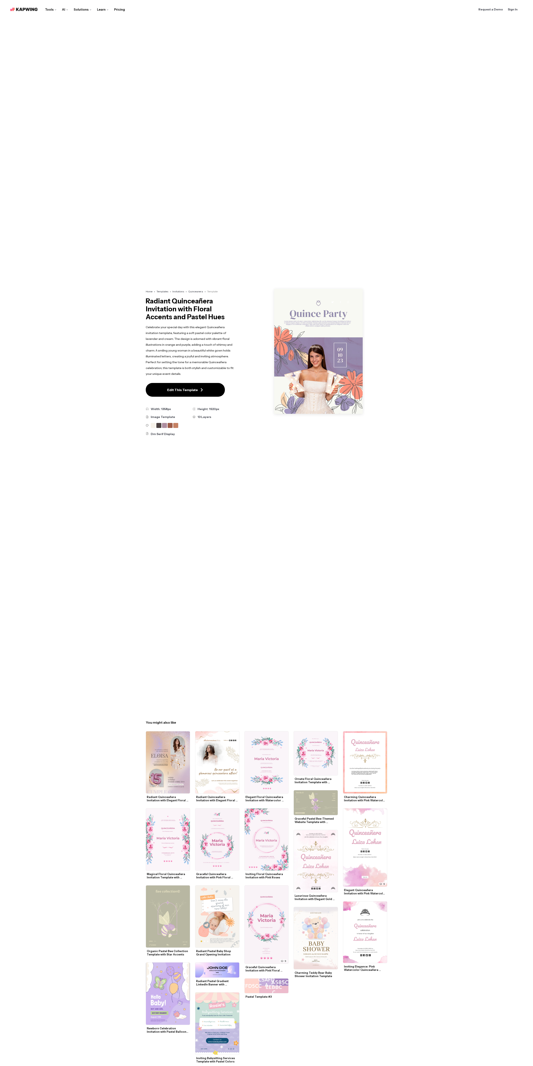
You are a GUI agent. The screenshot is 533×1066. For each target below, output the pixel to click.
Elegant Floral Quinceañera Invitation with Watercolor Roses (264, 798)
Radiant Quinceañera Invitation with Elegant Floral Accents (216, 798)
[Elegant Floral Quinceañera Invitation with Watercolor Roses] (267, 762)
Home (149, 291)
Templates (162, 291)
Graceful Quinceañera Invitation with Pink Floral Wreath (262, 968)
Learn (101, 9)
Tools (49, 9)
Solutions (81, 9)
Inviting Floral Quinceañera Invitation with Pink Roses (264, 875)
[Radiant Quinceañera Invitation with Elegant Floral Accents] (217, 762)
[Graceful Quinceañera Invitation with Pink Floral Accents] (217, 839)
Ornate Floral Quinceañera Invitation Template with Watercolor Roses (313, 780)
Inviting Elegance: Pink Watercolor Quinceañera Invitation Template (361, 968)
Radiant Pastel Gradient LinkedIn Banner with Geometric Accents (212, 982)
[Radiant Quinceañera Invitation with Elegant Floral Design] (168, 762)
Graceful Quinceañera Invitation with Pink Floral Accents (213, 875)
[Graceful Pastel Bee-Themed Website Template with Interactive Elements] (316, 802)
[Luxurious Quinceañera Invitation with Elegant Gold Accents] (316, 861)
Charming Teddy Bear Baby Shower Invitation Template (314, 974)
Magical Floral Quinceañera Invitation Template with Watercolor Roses (166, 875)
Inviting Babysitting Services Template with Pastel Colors (215, 1059)
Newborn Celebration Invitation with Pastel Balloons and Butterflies (167, 1030)
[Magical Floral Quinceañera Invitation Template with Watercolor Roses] (168, 839)
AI (63, 9)
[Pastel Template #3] (267, 986)
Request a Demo (490, 9)
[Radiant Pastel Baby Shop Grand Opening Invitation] (217, 916)
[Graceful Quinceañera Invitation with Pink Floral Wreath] (267, 924)
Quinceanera (195, 291)
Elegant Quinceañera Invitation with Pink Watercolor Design (365, 891)
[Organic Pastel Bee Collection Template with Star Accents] (168, 916)
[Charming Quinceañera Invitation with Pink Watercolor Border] (365, 762)
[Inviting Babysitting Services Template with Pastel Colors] (217, 1023)
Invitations (178, 291)
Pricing (119, 9)
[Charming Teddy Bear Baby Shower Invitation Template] (316, 938)
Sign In (513, 9)
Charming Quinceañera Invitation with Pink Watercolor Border (365, 798)
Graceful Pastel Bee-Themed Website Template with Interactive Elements (314, 820)
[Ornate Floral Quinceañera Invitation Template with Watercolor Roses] (316, 753)
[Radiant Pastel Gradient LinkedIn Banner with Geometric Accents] (217, 970)
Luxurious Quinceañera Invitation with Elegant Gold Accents (314, 897)
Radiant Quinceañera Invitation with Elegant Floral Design (166, 798)
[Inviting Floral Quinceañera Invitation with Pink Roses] (267, 839)
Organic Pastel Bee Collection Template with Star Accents (168, 952)
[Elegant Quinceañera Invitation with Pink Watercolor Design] (365, 847)
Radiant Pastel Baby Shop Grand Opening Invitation (214, 952)
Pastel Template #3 (258, 996)
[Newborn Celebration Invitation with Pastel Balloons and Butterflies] (168, 994)
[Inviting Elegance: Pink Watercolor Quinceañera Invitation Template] (365, 932)
